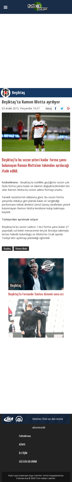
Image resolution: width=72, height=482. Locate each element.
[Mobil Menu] (7, 7)
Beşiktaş (18, 92)
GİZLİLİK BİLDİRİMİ (28, 461)
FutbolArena (25, 436)
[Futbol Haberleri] (38, 6)
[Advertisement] (36, 51)
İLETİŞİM (23, 453)
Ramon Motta (21, 248)
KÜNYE (22, 444)
